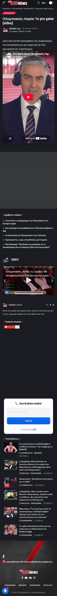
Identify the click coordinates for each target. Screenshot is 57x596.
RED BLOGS (25, 473)
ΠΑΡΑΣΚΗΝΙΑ (36, 473)
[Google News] (30, 578)
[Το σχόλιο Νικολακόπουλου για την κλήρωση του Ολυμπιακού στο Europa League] (10, 530)
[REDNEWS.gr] (17, 3)
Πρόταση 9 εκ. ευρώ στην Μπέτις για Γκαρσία (26, 240)
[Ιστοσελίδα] (47, 305)
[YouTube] (26, 578)
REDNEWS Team (14, 28)
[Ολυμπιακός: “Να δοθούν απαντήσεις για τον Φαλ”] (10, 482)
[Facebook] (50, 305)
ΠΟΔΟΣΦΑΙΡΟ (9, 13)
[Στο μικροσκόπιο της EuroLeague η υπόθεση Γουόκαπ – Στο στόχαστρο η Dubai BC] (10, 447)
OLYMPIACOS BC (27, 453)
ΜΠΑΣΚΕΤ (38, 453)
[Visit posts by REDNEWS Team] (5, 30)
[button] (5, 3)
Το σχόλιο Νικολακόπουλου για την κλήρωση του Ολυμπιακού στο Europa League (35, 529)
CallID (33, 429)
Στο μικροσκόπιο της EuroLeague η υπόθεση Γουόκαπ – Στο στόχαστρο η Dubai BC (35, 447)
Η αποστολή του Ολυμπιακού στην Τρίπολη (25, 235)
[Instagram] (53, 305)
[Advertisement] (28, 180)
